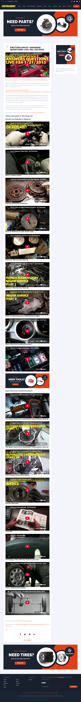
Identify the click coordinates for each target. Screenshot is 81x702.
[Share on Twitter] (25, 634)
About (17, 681)
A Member (61, 677)
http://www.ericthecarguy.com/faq (24, 621)
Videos (4, 681)
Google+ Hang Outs (14, 45)
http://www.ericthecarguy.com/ (37, 112)
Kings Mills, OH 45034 (13, 1)
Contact (30, 679)
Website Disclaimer (40, 693)
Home (4, 679)
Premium (18, 683)
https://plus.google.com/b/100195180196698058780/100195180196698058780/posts (28, 79)
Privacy (24, 693)
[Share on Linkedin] (34, 634)
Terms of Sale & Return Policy (51, 693)
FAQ (4, 685)
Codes (4, 687)
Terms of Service (31, 693)
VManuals (5, 683)
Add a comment (27, 640)
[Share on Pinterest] (29, 634)
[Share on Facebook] (20, 634)
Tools (17, 679)
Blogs (17, 685)
